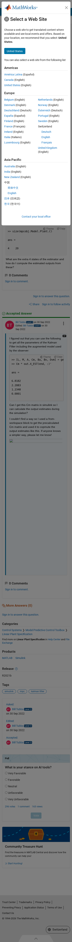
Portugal (43, 115)
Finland (8, 121)
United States (12, 85)
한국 (7, 203)
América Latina (13, 74)
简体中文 (13, 187)
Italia (7, 137)
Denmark (9, 105)
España (8, 115)
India (7, 171)
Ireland (8, 131)
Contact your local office (36, 216)
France (8, 126)
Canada (9, 79)
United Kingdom (47, 147)
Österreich (44, 110)
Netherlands (45, 99)
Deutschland (11, 110)
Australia (9, 166)
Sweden (42, 121)
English (45, 137)
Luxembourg (11, 142)
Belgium (9, 99)
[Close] (66, 7)
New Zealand (12, 177)
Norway (42, 105)
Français (46, 142)
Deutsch (46, 131)
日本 (7, 198)
